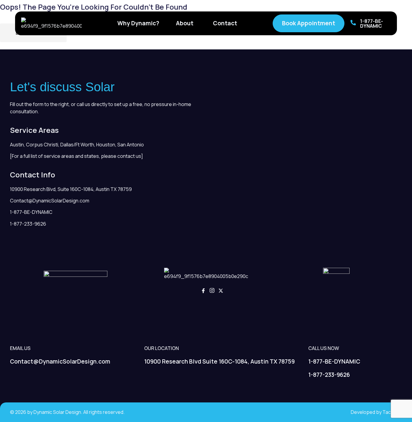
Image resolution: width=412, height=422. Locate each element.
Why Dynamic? (138, 23)
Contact (225, 23)
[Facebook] (203, 291)
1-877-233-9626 (28, 223)
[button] (186, 23)
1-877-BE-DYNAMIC (371, 23)
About (184, 23)
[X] (220, 291)
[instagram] (212, 291)
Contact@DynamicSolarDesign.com (49, 200)
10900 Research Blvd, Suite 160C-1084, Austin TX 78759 (71, 189)
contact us (129, 156)
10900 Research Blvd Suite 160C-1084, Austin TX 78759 (219, 361)
